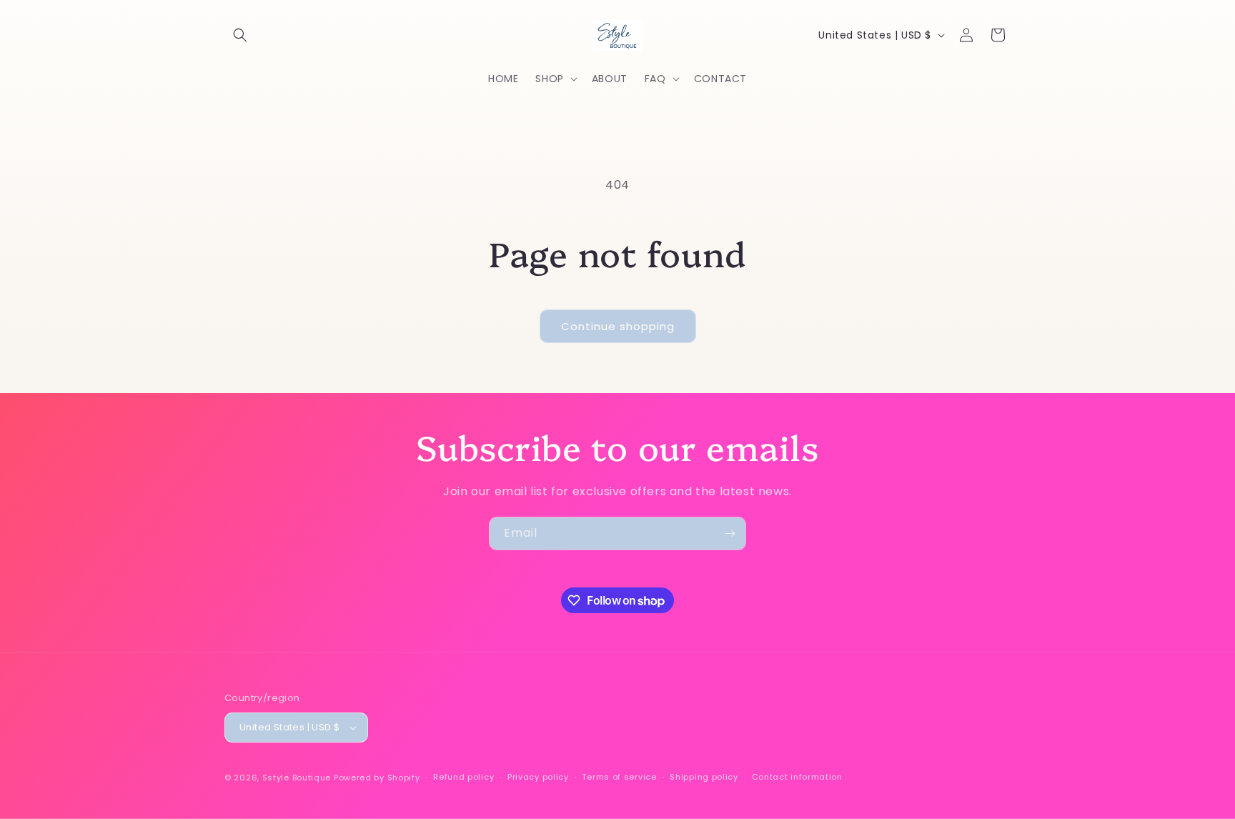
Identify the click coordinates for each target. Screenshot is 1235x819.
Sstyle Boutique (297, 777)
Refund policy (463, 777)
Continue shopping (618, 326)
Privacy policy (538, 777)
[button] (240, 35)
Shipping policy (704, 777)
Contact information (797, 777)
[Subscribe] (729, 533)
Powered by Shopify (377, 777)
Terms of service (619, 777)
